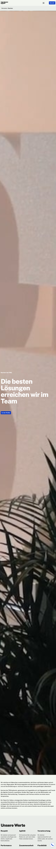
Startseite (4, 8)
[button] (43, 3)
